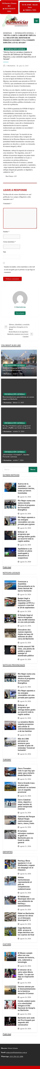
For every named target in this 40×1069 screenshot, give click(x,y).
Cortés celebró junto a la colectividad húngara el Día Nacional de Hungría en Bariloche (26, 1005)
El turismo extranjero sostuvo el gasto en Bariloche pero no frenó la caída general (26, 836)
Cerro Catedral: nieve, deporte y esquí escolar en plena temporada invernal (25, 804)
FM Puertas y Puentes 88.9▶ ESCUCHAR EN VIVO (9, 7)
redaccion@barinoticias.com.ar (16, 1052)
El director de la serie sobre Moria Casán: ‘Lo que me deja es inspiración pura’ (26, 974)
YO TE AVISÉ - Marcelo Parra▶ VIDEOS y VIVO (30, 7)
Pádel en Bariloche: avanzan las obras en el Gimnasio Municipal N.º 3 (26, 916)
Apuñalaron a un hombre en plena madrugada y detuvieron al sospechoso (25, 553)
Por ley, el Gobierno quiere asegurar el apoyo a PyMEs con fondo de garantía (17, 427)
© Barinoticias (11, 66)
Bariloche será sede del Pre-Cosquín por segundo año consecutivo (26, 1021)
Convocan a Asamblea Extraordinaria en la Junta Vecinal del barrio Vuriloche (26, 586)
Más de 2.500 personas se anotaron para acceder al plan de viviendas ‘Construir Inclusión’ (26, 744)
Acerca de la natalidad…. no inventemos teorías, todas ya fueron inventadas (26, 488)
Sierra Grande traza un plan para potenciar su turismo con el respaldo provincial (27, 787)
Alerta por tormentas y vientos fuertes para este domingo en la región (18, 369)
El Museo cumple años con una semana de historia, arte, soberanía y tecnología (26, 957)
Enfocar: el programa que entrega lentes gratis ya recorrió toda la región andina (26, 536)
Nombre (6, 231)
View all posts (20, 313)
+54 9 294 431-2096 (16, 1056)
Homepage (7, 33)
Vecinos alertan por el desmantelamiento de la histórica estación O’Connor (26, 990)
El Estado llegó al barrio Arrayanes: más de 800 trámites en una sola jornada (26, 618)
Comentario (7, 203)
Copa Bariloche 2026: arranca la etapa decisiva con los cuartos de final (26, 931)
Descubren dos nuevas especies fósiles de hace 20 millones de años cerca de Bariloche (26, 634)
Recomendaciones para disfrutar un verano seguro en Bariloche (18, 398)
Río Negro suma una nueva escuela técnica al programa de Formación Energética (26, 505)
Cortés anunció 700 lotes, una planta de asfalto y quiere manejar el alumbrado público (26, 651)
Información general (24, 33)
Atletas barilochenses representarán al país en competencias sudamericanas (25, 883)
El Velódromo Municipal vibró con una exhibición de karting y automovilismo (26, 901)
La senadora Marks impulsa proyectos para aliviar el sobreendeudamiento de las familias (26, 726)
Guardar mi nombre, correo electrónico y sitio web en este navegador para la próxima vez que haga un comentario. (19, 269)
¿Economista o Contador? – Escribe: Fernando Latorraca (16, 455)
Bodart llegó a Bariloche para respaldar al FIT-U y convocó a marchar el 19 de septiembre (26, 603)
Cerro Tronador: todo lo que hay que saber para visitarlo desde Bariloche (26, 771)
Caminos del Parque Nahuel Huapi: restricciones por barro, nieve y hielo (26, 820)
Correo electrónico (9, 242)
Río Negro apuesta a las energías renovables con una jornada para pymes (26, 520)
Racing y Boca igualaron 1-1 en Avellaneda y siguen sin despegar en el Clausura (26, 865)
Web (4, 252)
